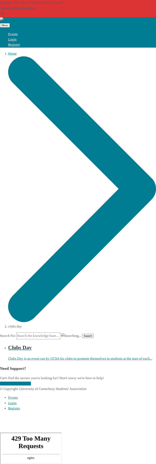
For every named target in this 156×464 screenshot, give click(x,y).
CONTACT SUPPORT (15, 383)
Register (14, 45)
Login (12, 39)
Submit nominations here (18, 8)
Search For (7, 336)
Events (13, 34)
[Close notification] (2, 14)
